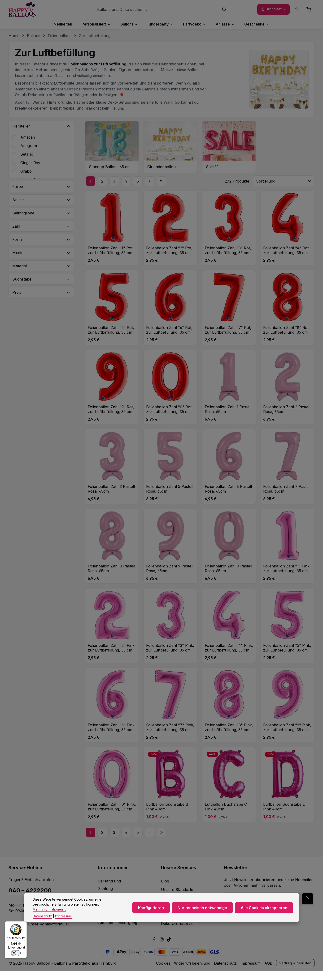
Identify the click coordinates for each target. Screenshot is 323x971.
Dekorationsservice (178, 923)
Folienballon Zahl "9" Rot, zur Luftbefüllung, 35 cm (111, 409)
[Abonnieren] (307, 898)
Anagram (28, 145)
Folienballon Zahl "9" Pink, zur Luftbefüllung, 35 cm (287, 727)
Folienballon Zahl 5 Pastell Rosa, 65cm (169, 489)
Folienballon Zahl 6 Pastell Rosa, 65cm (228, 489)
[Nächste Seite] (149, 181)
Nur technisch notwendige (202, 907)
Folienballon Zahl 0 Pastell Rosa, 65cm (228, 568)
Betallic (26, 154)
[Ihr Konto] (296, 9)
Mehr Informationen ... (49, 909)
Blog (165, 881)
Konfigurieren (151, 907)
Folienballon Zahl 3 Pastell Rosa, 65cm (111, 489)
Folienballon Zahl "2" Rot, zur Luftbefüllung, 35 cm (169, 250)
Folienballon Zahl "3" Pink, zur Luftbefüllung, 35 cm (170, 647)
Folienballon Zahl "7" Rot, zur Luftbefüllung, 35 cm (228, 330)
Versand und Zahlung (109, 885)
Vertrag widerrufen (295, 963)
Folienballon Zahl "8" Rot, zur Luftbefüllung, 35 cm (286, 330)
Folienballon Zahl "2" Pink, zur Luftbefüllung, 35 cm (112, 647)
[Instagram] (162, 940)
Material (19, 266)
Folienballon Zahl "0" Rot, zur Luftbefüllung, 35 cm (169, 409)
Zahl (16, 226)
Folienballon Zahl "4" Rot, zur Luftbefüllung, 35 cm (286, 250)
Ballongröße (23, 213)
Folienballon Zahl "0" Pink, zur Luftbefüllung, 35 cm (112, 806)
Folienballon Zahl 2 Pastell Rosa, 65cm (286, 409)
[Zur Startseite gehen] (23, 9)
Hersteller (21, 126)
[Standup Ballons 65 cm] (112, 147)
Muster (18, 252)
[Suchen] (224, 9)
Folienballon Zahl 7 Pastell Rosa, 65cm (286, 489)
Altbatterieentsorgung (117, 922)
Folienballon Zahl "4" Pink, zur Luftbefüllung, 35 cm (229, 647)
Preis (16, 292)
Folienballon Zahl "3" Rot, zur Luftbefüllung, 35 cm (228, 250)
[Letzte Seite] (161, 181)
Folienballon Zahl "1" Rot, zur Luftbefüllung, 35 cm (111, 250)
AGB (268, 963)
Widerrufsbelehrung (192, 963)
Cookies (163, 963)
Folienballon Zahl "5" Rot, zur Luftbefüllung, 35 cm (111, 330)
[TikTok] (169, 940)
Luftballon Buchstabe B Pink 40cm (167, 806)
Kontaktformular (54, 924)
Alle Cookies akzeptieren (264, 907)
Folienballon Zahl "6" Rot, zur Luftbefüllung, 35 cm (169, 330)
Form (17, 239)
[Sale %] (229, 147)
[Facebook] (154, 940)
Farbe (17, 186)
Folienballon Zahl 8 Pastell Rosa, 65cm (111, 568)
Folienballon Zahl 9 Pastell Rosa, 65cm (169, 568)
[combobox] (157, 9)
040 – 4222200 (30, 890)
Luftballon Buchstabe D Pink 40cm (284, 806)
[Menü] (24, 924)
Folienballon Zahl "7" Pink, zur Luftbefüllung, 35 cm (170, 727)
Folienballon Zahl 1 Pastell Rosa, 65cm (228, 409)
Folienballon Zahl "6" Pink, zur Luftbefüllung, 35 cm (112, 727)
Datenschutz (225, 963)
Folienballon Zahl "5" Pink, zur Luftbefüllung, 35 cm (287, 647)
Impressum (250, 963)
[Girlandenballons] (170, 147)
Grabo (26, 171)
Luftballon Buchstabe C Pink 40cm (226, 806)
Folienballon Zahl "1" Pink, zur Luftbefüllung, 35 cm (287, 568)
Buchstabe (21, 279)
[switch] (16, 953)
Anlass (18, 199)
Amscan (27, 137)
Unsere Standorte (177, 889)
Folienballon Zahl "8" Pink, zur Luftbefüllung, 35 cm (229, 727)
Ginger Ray (30, 162)
